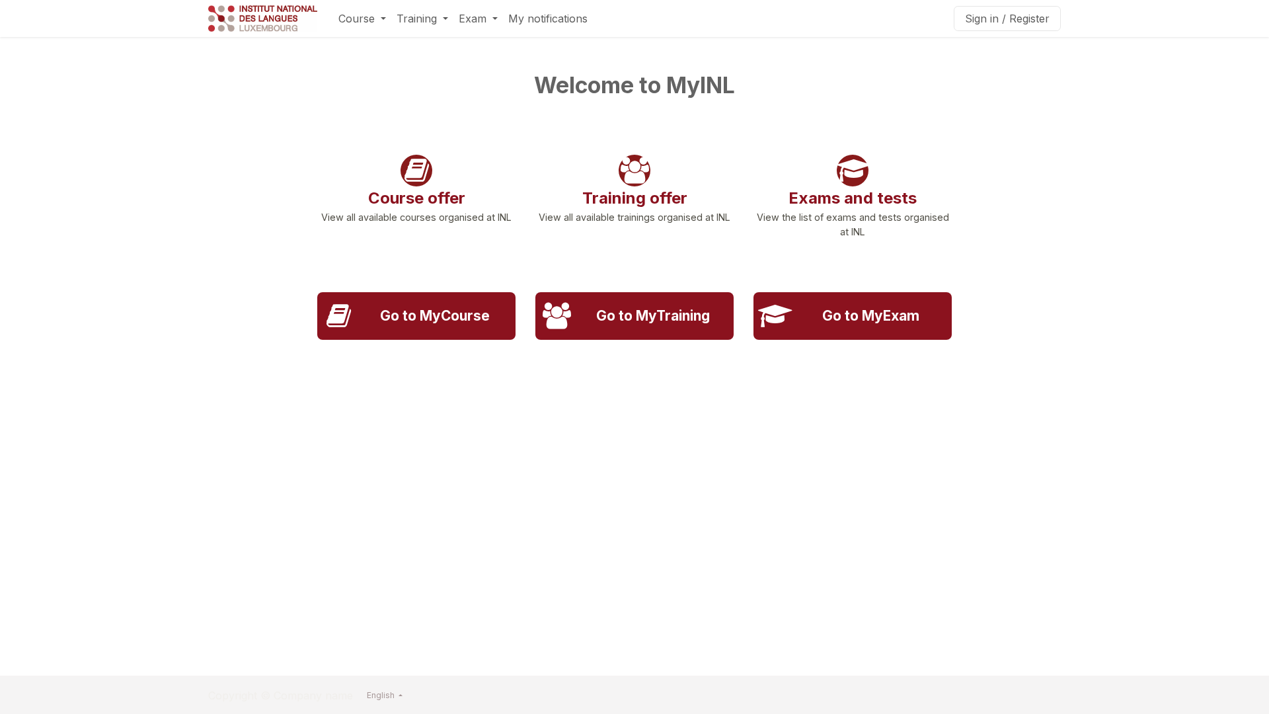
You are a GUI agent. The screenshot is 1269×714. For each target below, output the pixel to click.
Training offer (634, 198)
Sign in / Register (1007, 18)
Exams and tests (852, 198)
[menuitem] (362, 18)
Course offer (416, 198)
